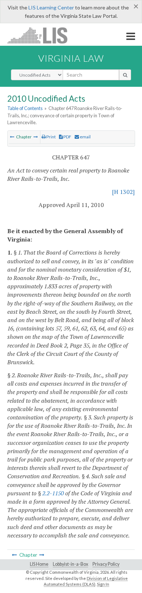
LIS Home (39, 564)
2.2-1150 (53, 493)
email (85, 136)
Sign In (103, 584)
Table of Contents (25, 108)
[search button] (125, 74)
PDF (67, 136)
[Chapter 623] (12, 136)
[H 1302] (123, 192)
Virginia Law (71, 58)
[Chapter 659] (35, 136)
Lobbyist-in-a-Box (70, 564)
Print (51, 136)
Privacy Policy (105, 564)
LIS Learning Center (51, 7)
